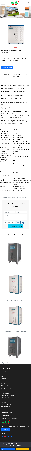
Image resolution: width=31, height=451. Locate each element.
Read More (5, 430)
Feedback (3, 378)
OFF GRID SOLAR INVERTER (8, 395)
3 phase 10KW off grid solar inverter (11, 196)
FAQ (2, 381)
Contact (3, 383)
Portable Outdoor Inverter (7, 400)
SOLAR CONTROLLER (6, 397)
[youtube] (4, 436)
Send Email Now (23, 449)
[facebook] (2, 436)
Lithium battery (5, 393)
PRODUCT (3, 374)
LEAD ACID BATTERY (6, 404)
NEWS (2, 376)
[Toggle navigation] (3, 3)
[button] (3, 34)
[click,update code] (21, 222)
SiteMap (3, 433)
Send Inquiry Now (7, 67)
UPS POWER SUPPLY (6, 388)
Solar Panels (4, 402)
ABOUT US (3, 371)
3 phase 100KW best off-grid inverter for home (13, 197)
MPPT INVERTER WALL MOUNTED (9, 391)
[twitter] (11, 436)
